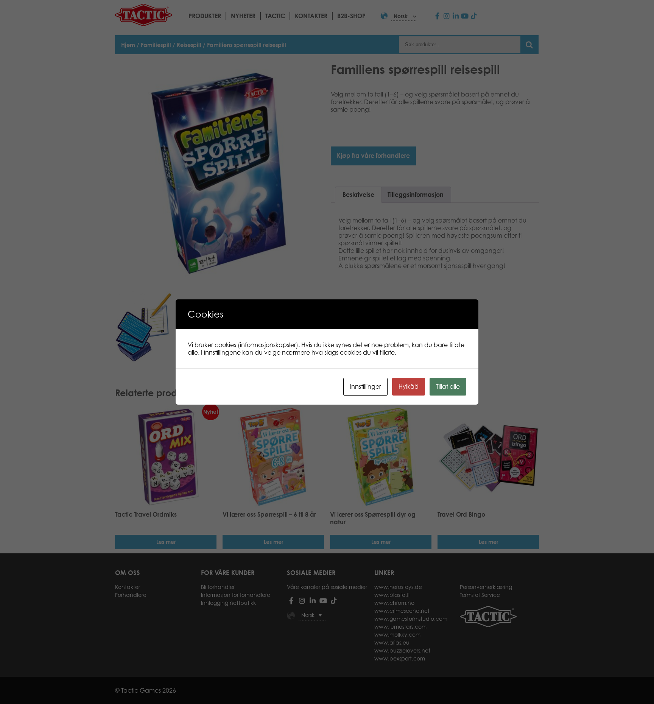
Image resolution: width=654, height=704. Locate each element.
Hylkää (409, 386)
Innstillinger (365, 386)
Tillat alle (448, 386)
